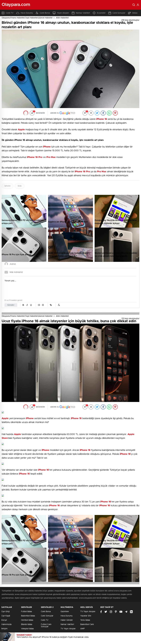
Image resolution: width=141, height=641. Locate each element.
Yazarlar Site (85, 616)
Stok (20, 186)
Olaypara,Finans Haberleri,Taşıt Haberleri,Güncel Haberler (27, 18)
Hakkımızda (6, 624)
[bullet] (43, 305)
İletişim (4, 629)
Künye (4, 620)
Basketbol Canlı (87, 624)
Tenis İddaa (85, 620)
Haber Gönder (67, 620)
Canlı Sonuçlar (118, 13)
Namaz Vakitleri (83, 13)
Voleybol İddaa (27, 629)
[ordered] (39, 305)
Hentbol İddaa (27, 620)
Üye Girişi (5, 612)
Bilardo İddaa (26, 624)
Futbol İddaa (26, 612)
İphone (7, 186)
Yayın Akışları (63, 13)
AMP (82, 629)
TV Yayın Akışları (68, 629)
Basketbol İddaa (28, 616)
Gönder (10, 305)
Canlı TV (9, 13)
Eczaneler (101, 13)
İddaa (134, 13)
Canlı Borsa (45, 13)
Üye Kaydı (5, 616)
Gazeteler (65, 612)
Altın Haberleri (62, 18)
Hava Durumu (27, 13)
